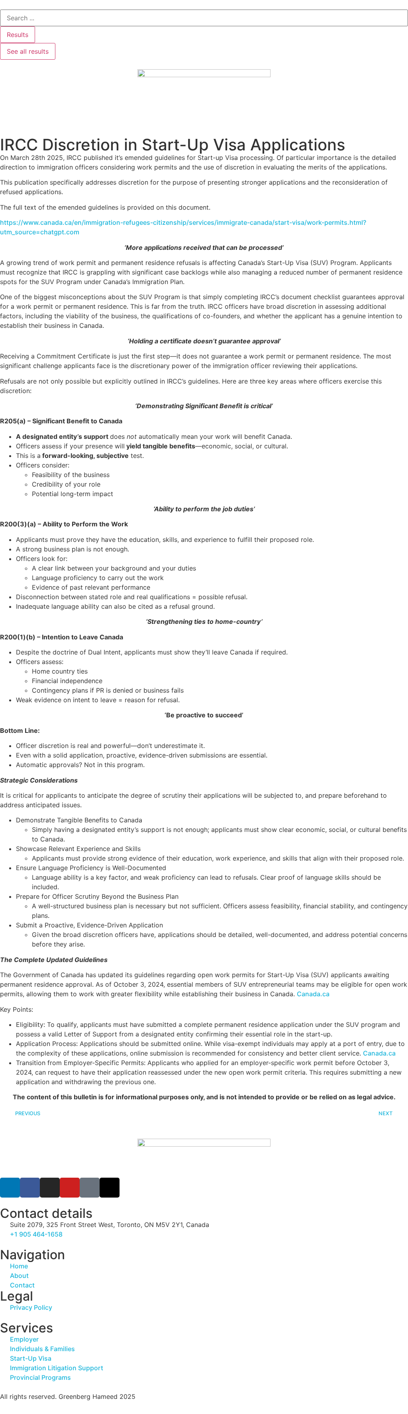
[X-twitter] (110, 1188)
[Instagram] (50, 1188)
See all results (28, 51)
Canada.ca (313, 994)
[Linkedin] (10, 1188)
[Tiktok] (90, 1188)
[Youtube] (70, 1188)
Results (17, 35)
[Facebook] (30, 1188)
